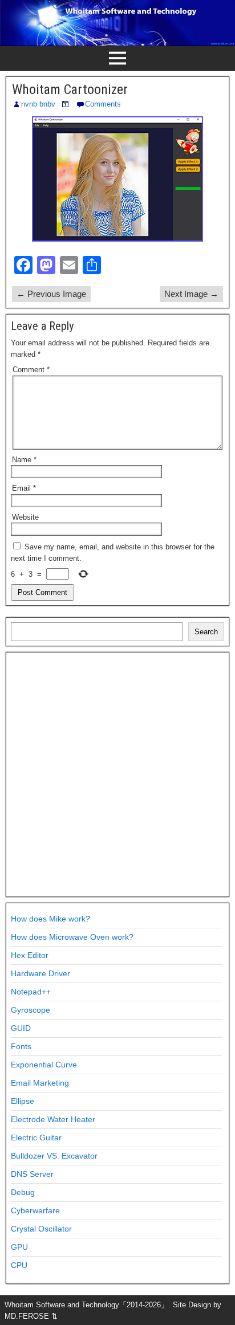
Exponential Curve (44, 1064)
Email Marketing (40, 1082)
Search (206, 631)
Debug (23, 1192)
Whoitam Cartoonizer (70, 89)
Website (25, 517)
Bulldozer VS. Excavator (54, 1155)
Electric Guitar (36, 1137)
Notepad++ (31, 991)
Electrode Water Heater (53, 1119)
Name (24, 459)
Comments (103, 104)
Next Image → (191, 294)
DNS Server (32, 1174)
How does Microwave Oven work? (72, 936)
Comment (31, 369)
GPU (19, 1246)
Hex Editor (29, 955)
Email (24, 488)
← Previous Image (51, 294)
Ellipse (22, 1101)
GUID (21, 1028)
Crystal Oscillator (41, 1228)
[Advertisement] (117, 774)
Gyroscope (30, 1009)
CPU (19, 1265)
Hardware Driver (40, 973)
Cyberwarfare (35, 1210)
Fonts (21, 1046)
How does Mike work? (50, 918)
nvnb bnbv (38, 104)
